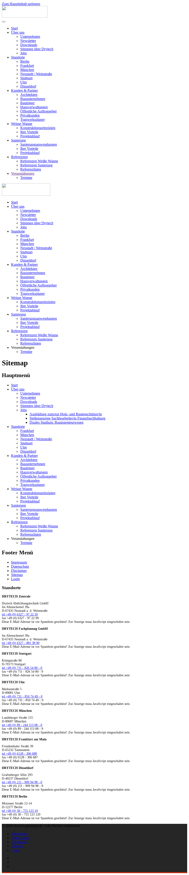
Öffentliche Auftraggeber (38, 111)
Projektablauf (30, 136)
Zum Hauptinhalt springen (21, 4)
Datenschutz (20, 566)
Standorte (18, 57)
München (27, 70)
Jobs (23, 53)
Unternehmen (30, 36)
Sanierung (18, 140)
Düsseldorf (28, 86)
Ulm (23, 82)
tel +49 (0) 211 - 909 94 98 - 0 (22, 782)
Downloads (28, 45)
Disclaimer (19, 571)
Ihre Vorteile (29, 132)
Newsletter (28, 41)
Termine (26, 178)
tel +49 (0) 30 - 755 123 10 (20, 811)
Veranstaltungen (22, 173)
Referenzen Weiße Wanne (39, 161)
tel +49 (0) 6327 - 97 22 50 (20, 614)
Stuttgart (26, 78)
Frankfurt (27, 66)
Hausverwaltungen (34, 107)
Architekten (28, 95)
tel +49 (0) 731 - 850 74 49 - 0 (22, 696)
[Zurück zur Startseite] (24, 16)
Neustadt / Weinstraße (36, 74)
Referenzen (19, 157)
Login (15, 579)
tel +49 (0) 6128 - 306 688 (19, 753)
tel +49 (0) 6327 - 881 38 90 (20, 643)
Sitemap (17, 575)
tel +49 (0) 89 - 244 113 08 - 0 (22, 725)
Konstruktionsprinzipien (37, 128)
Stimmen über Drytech (36, 49)
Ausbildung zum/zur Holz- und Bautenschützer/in (66, 414)
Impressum (19, 562)
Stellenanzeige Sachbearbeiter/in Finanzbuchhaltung (67, 418)
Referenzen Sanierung (36, 165)
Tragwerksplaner (32, 119)
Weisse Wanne (21, 124)
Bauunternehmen (32, 99)
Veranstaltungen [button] (22, 347)
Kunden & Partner (24, 90)
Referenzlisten (30, 169)
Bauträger (27, 103)
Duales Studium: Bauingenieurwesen (56, 422)
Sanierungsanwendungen (38, 144)
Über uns (17, 32)
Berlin (24, 61)
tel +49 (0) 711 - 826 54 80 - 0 (22, 668)
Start (14, 28)
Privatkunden (30, 115)
